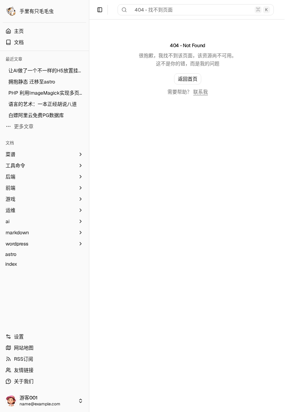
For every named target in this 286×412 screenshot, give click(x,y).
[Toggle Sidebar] (89, 206)
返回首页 (187, 79)
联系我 (200, 92)
